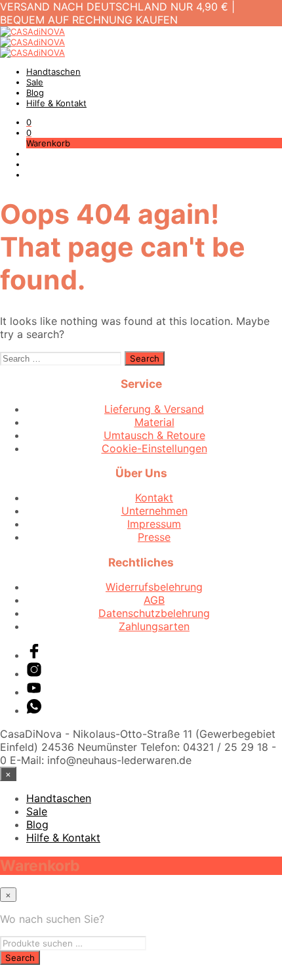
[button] (28, 122)
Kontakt (154, 497)
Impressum (154, 523)
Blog (35, 92)
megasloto (26, 971)
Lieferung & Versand (154, 408)
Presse (154, 536)
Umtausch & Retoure (154, 435)
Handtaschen (53, 71)
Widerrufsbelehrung (154, 586)
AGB (154, 599)
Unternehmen (154, 510)
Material (154, 422)
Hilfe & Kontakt (56, 103)
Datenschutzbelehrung (154, 613)
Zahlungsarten (154, 626)
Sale (34, 82)
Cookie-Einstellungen (154, 448)
